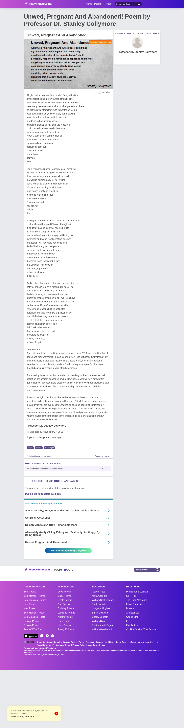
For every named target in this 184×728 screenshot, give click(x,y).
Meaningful (49, 448)
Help (111, 642)
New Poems (30, 604)
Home (89, 4)
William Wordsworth (102, 629)
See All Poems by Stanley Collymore (68, 550)
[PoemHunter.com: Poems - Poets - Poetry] (38, 3)
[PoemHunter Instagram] (52, 635)
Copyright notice (54, 642)
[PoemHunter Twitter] (47, 635)
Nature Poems (65, 617)
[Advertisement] (43, 698)
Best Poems (30, 591)
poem (30, 448)
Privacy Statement (87, 642)
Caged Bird (132, 617)
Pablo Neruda (99, 604)
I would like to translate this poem (43, 494)
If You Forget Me (134, 604)
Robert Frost (98, 591)
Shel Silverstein (100, 617)
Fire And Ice (132, 625)
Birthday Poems (66, 608)
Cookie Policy (70, 642)
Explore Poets (31, 625)
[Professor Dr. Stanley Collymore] (137, 43)
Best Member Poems (34, 596)
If (126, 621)
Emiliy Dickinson (100, 612)
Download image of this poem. (39, 456)
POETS (69, 570)
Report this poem (102, 456)
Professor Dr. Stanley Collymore (46, 425)
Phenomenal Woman (137, 591)
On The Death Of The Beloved (141, 629)
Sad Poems (64, 604)
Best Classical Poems (35, 600)
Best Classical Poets (34, 617)
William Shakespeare (103, 600)
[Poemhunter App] (31, 636)
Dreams (130, 608)
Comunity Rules (63, 645)
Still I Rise (131, 596)
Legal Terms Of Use (96, 645)
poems (38, 448)
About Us (41, 642)
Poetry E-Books (66, 629)
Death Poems (65, 600)
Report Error (121, 642)
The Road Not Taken (136, 600)
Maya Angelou (99, 596)
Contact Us (102, 642)
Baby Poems (64, 596)
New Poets (29, 608)
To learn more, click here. (22, 716)
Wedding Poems (66, 612)
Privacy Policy (78, 645)
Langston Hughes (101, 608)
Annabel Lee (132, 612)
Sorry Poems (64, 621)
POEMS (58, 570)
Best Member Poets (34, 612)
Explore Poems (31, 621)
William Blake (99, 621)
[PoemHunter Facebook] (41, 635)
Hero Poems (64, 625)
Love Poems (64, 591)
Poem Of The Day (33, 629)
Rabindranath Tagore (103, 625)
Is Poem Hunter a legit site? (141, 642)
